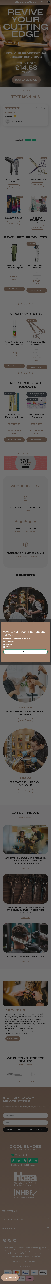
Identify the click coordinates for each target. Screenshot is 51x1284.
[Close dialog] (48, 624)
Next (25, 652)
